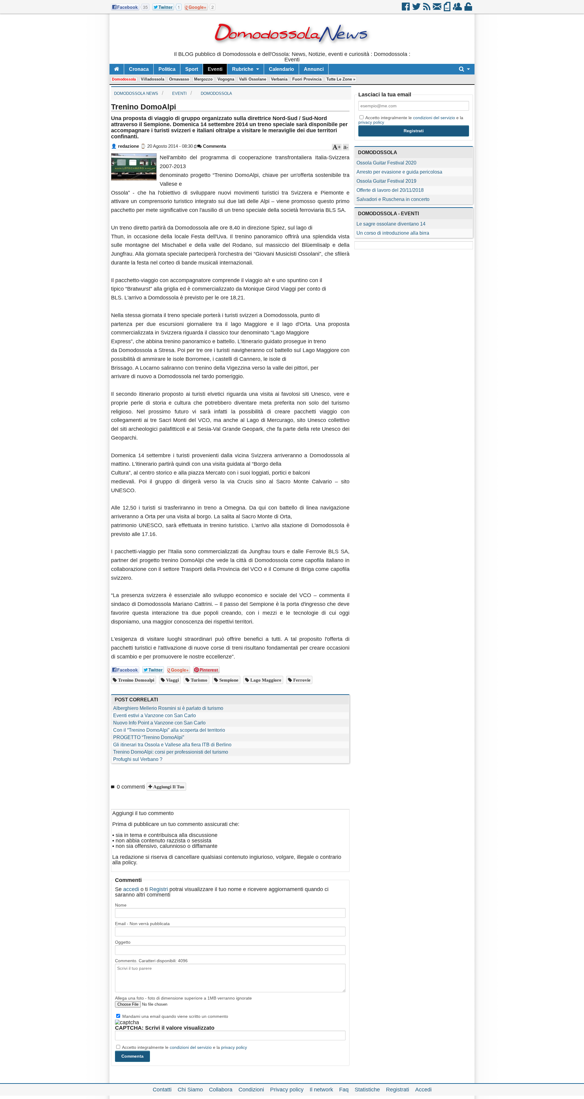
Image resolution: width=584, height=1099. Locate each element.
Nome (121, 905)
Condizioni (251, 1090)
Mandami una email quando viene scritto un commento (174, 1016)
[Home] (116, 69)
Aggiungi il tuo (168, 786)
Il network (321, 1090)
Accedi (423, 1090)
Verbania (279, 79)
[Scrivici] (437, 9)
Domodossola (124, 79)
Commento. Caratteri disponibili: (151, 961)
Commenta (214, 146)
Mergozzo (203, 79)
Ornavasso (179, 79)
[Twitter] (417, 9)
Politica (167, 69)
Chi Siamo (190, 1090)
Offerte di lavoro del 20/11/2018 (390, 190)
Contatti (162, 1090)
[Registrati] (458, 9)
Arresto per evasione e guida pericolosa (399, 172)
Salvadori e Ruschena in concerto (392, 199)
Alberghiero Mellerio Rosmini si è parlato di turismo (168, 708)
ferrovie (301, 680)
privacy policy (234, 1047)
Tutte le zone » (340, 79)
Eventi (215, 69)
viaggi (172, 680)
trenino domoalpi (135, 680)
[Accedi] (468, 9)
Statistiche (367, 1090)
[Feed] (427, 9)
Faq (344, 1090)
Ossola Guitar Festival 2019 (386, 181)
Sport (191, 69)
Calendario (281, 69)
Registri (158, 889)
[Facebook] (406, 9)
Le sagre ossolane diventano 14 (391, 223)
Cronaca (139, 69)
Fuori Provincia (307, 79)
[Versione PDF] (447, 9)
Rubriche (242, 69)
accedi (131, 889)
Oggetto (122, 942)
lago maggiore (265, 680)
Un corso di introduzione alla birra (392, 233)
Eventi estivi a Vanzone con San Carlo (154, 715)
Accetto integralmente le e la (184, 1047)
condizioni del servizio (191, 1047)
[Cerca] (464, 69)
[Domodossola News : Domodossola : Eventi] (292, 49)
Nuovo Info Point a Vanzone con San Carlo (159, 722)
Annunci (314, 69)
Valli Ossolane (252, 79)
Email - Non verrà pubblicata (142, 923)
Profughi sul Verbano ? (137, 759)
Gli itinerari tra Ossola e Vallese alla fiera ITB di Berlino (172, 744)
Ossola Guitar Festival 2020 (386, 162)
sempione (228, 680)
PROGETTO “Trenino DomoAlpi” (148, 737)
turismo (198, 680)
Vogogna (225, 79)
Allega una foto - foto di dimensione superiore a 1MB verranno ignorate (183, 998)
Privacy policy (287, 1090)
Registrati (397, 1090)
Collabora (220, 1090)
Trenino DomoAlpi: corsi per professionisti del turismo (170, 752)
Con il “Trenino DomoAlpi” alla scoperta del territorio (169, 730)
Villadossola (152, 79)
